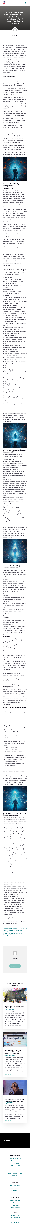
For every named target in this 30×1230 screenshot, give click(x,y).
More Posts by (15, 966)
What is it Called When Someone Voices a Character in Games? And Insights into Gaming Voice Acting (14, 1099)
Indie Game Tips (15, 1163)
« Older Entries (7, 1126)
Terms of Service (15, 1178)
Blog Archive (15, 1205)
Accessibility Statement (15, 1222)
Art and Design (15, 1190)
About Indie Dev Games (15, 1173)
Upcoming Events (15, 1207)
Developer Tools (15, 1185)
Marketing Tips (15, 1193)
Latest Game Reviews (15, 1158)
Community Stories (15, 1165)
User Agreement (15, 1217)
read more (7, 1027)
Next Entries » (23, 1126)
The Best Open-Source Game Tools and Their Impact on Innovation (14, 1006)
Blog (19, 24)
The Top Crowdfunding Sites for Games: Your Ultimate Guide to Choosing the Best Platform (13, 1052)
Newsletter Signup (15, 1200)
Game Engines (15, 1188)
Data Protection (15, 1220)
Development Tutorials (15, 1161)
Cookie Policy (15, 1215)
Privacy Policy (15, 1175)
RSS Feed (15, 1203)
